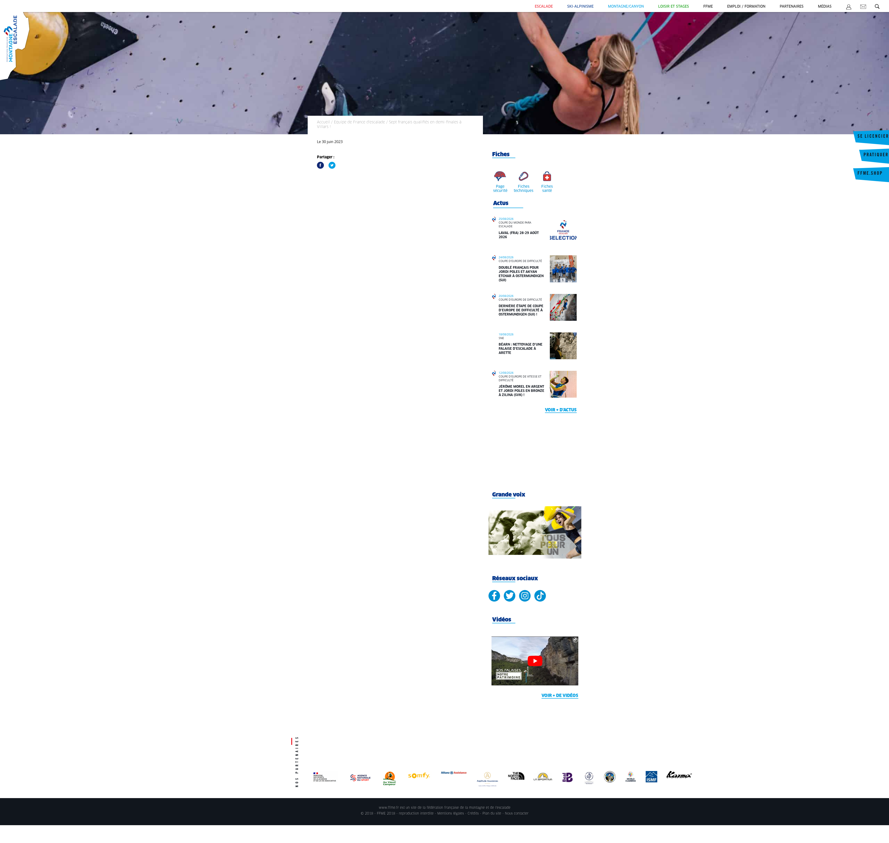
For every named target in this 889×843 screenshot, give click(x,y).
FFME (708, 6)
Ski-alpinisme (580, 6)
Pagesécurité (500, 189)
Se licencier (873, 136)
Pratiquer (876, 155)
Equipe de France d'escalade (359, 122)
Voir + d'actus (561, 410)
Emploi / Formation (746, 6)
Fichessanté (547, 189)
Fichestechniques (523, 189)
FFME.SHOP (870, 174)
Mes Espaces (848, 7)
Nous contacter (517, 813)
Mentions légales (450, 813)
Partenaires (792, 6)
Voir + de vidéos (560, 696)
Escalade (544, 6)
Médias (825, 6)
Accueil (323, 122)
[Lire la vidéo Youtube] (534, 661)
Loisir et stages (673, 6)
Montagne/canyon (626, 6)
